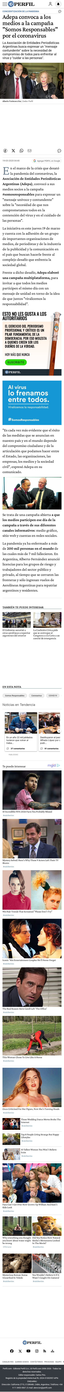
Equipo (58, 1362)
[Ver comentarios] (59, 12)
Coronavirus (36, 695)
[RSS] (44, 1351)
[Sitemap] (52, 1351)
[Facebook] (12, 1351)
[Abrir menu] (4, 4)
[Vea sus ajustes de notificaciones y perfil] (58, 4)
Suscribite (15, 362)
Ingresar (50, 4)
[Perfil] (32, 1343)
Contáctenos (36, 1362)
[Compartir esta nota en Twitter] (13, 150)
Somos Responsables (14, 695)
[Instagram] (36, 1351)
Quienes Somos (22, 1362)
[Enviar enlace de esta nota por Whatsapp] (21, 150)
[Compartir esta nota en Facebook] (5, 150)
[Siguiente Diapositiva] (59, 731)
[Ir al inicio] (21, 4)
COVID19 (53, 695)
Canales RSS (8, 1362)
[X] (20, 1351)
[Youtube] (28, 1351)
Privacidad (49, 1362)
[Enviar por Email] (29, 150)
